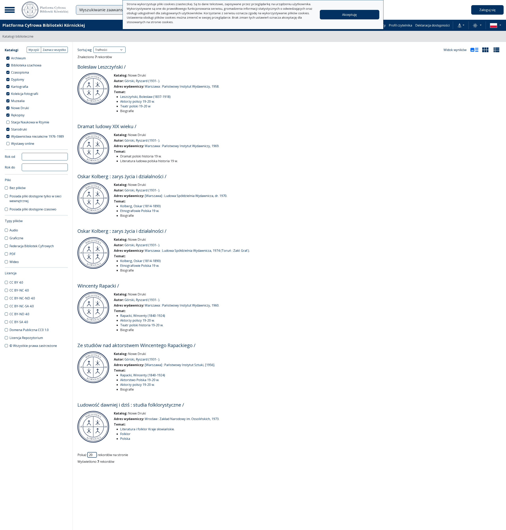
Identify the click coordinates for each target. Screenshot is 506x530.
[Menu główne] (9, 10)
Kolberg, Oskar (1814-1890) (140, 206)
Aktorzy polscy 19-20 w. (137, 101)
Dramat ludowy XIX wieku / (106, 126)
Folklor (125, 434)
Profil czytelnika (400, 25)
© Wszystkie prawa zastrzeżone (33, 346)
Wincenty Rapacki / (98, 285)
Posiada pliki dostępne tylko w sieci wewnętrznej (35, 198)
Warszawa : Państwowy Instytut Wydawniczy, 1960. (182, 305)
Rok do (10, 167)
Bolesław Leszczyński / (101, 66)
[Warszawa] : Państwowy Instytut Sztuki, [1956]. (180, 365)
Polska (125, 438)
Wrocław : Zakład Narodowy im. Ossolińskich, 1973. (182, 419)
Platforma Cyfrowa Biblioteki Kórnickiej (43, 25)
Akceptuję (349, 14)
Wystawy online (22, 143)
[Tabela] (496, 50)
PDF (12, 254)
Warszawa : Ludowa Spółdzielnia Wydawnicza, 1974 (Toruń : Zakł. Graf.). (197, 250)
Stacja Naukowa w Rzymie (30, 122)
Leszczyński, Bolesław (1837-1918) (145, 97)
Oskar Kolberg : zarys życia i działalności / (121, 176)
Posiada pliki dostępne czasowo (32, 209)
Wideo (14, 262)
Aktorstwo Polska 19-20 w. (139, 380)
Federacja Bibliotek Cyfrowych (31, 246)
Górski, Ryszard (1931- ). (142, 81)
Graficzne (16, 238)
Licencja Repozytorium (26, 338)
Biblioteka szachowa (26, 65)
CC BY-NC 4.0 (19, 290)
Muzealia (18, 101)
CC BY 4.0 (16, 282)
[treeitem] (36, 58)
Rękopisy (18, 115)
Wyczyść (33, 50)
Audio (13, 230)
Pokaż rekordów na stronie (102, 455)
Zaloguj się (487, 10)
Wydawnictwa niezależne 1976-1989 (37, 136)
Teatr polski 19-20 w (135, 106)
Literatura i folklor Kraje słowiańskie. (147, 429)
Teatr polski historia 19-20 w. (141, 325)
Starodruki (19, 129)
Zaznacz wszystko (54, 50)
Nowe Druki (20, 108)
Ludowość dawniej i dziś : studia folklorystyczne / (130, 404)
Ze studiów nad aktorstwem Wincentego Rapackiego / (136, 345)
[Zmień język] (495, 25)
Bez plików (17, 188)
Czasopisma (20, 72)
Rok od (10, 156)
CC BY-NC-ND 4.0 (22, 298)
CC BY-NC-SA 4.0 (21, 306)
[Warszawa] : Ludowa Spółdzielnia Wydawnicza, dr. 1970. (186, 196)
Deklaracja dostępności (432, 25)
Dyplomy (17, 79)
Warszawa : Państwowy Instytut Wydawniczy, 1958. (182, 86)
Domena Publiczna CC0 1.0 (29, 330)
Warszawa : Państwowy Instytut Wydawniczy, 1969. (182, 146)
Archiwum (18, 58)
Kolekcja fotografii (24, 94)
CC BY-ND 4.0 (19, 314)
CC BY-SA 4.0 (18, 322)
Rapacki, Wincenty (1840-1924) (142, 315)
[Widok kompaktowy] (485, 50)
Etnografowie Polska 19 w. (139, 211)
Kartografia (19, 86)
